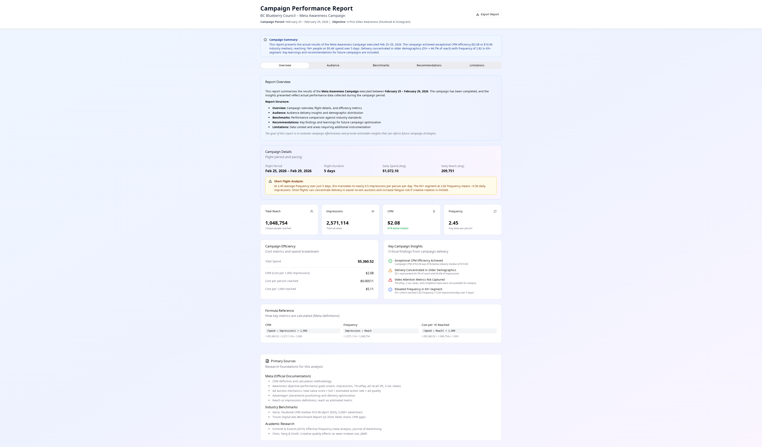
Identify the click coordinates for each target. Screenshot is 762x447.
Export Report (490, 14)
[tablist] (381, 65)
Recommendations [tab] (429, 65)
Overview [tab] (285, 65)
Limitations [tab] (477, 65)
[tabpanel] (381, 209)
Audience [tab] (333, 65)
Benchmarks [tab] (381, 65)
